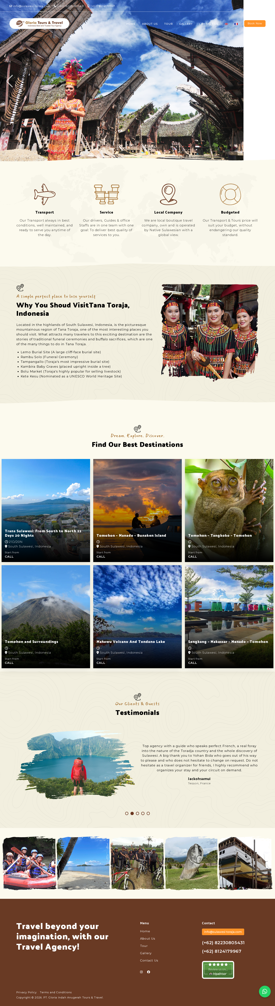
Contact (208, 922)
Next (265, 81)
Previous (9, 81)
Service (106, 212)
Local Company (168, 212)
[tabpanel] (137, 764)
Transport (44, 212)
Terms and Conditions (56, 992)
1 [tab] (126, 813)
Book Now (255, 23)
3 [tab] (137, 813)
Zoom (31, 863)
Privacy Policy (26, 992)
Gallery (186, 23)
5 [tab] (148, 813)
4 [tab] (143, 813)
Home (131, 23)
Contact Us (208, 23)
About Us (150, 23)
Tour (168, 23)
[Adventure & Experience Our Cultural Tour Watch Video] (137, 81)
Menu (144, 922)
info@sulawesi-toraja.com (31, 6)
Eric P (199, 778)
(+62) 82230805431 (70, 6)
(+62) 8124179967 (102, 6)
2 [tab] (132, 813)
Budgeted (230, 212)
